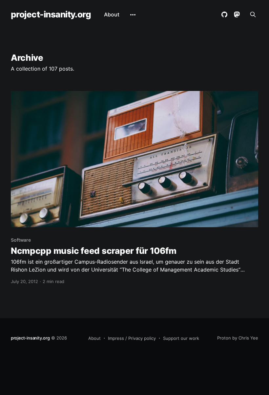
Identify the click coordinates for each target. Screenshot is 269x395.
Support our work (181, 338)
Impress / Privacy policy (132, 338)
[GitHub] (224, 14)
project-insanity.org (51, 14)
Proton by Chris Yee (237, 337)
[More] (133, 15)
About (111, 14)
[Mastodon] (237, 14)
